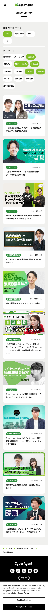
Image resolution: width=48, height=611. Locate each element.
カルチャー (41, 71)
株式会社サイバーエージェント (24, 5)
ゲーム (30, 34)
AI (7, 41)
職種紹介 (7, 64)
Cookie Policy (23, 593)
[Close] (44, 586)
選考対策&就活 (8, 86)
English (24, 578)
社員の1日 (34, 64)
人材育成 (29, 71)
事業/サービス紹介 (21, 64)
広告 (7, 34)
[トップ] (4, 549)
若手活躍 (7, 71)
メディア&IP (19, 34)
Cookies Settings (24, 600)
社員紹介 (31, 57)
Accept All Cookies (24, 607)
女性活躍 (18, 71)
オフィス (7, 79)
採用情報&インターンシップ (13, 57)
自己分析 (18, 79)
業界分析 (29, 79)
